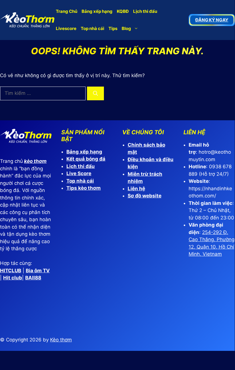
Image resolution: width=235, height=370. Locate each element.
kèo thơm (35, 161)
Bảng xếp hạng (97, 11)
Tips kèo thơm (83, 188)
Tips (112, 28)
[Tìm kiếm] (95, 93)
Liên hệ (136, 188)
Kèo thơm (61, 340)
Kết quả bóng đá (85, 159)
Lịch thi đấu (145, 11)
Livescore (66, 28)
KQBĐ (123, 11)
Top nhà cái (92, 28)
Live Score (78, 173)
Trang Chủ (66, 11)
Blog (126, 28)
